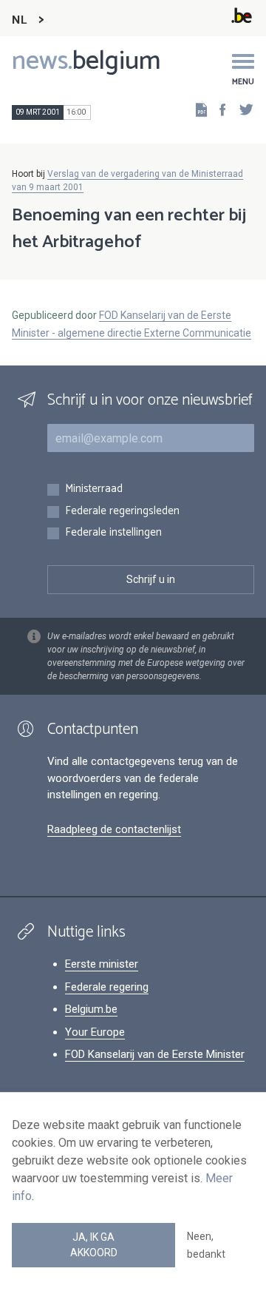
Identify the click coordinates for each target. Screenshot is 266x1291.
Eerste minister (101, 964)
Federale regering (107, 987)
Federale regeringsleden (122, 511)
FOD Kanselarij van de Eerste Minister (155, 1054)
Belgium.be (91, 1009)
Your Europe (95, 1032)
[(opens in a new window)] (218, 109)
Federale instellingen (113, 533)
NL (19, 20)
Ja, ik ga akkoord (93, 1244)
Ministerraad (94, 489)
